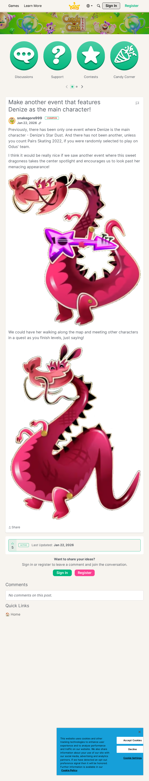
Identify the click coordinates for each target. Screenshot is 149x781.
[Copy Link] (40, 123)
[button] (12, 120)
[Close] (139, 732)
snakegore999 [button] (29, 118)
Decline (132, 749)
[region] (100, 751)
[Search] (98, 6)
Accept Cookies (132, 740)
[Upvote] (12, 543)
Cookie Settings (132, 757)
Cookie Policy (69, 770)
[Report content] (137, 103)
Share (14, 527)
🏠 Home (12, 614)
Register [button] (85, 573)
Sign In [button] (62, 573)
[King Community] (74, 6)
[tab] (72, 87)
